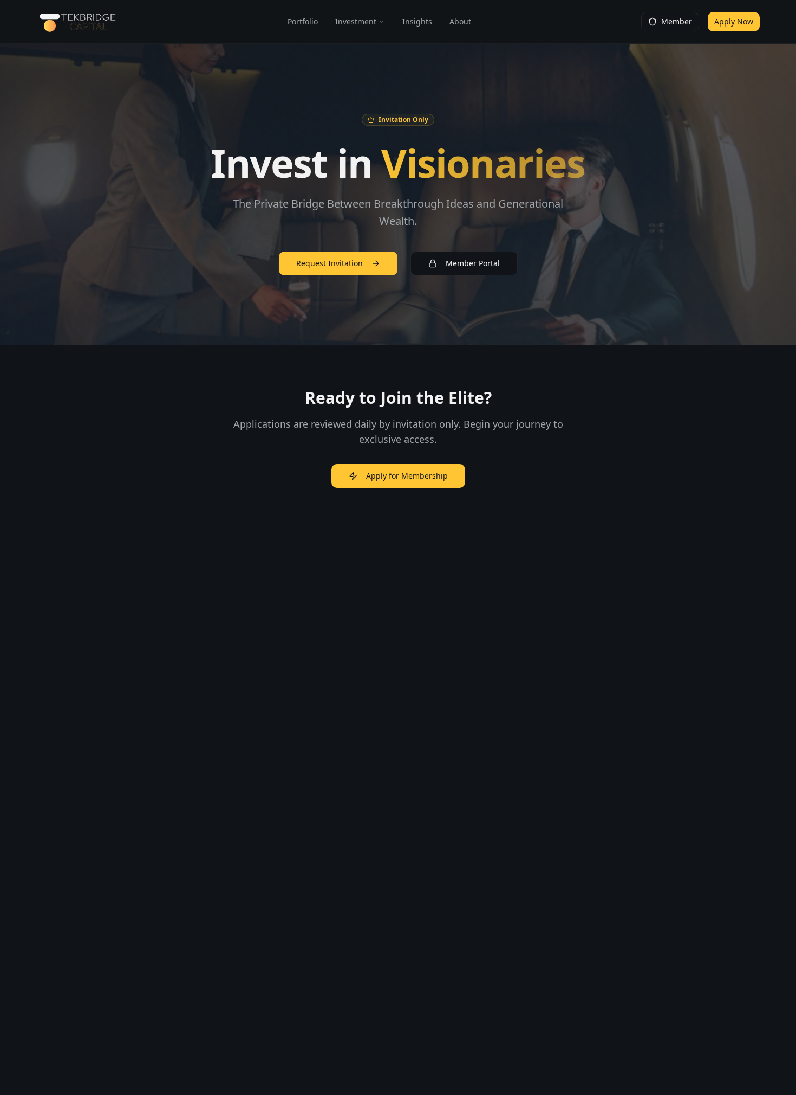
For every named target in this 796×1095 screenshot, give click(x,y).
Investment (355, 21)
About (460, 21)
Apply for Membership (407, 476)
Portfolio (303, 21)
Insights (417, 21)
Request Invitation (329, 263)
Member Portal (473, 263)
